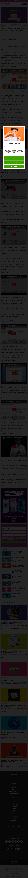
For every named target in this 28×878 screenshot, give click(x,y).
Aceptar (14, 158)
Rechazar (14, 166)
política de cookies (8, 153)
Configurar (14, 162)
